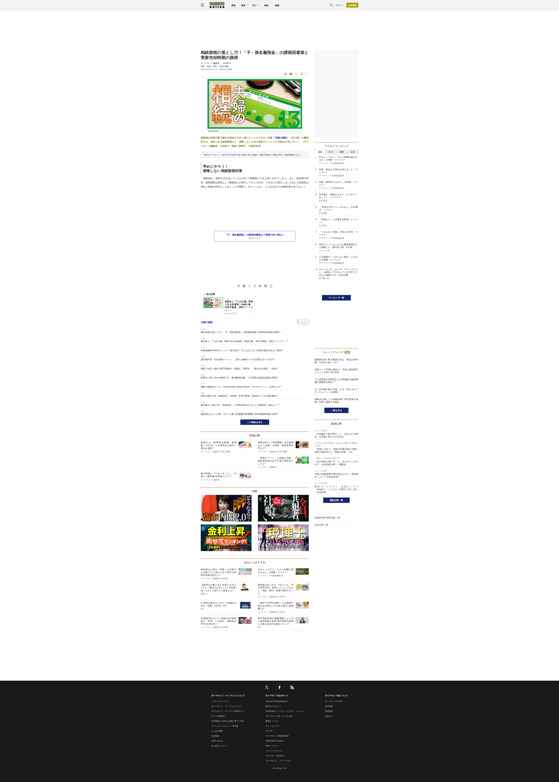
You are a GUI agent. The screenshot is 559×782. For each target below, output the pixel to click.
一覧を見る (336, 410)
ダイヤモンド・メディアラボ (278, 760)
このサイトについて (220, 701)
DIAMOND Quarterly (274, 740)
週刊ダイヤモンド (273, 706)
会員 (353, 151)
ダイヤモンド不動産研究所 (277, 735)
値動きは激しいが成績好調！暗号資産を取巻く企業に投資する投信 (336, 400)
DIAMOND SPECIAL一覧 (327, 517)
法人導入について (219, 745)
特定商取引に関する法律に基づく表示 (227, 721)
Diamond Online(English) (276, 701)
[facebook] (279, 688)
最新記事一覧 (336, 500)
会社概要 (329, 706)
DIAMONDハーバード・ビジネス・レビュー (285, 711)
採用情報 (329, 711)
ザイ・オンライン (273, 725)
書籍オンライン (272, 721)
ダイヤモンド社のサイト (277, 695)
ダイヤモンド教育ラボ (275, 755)
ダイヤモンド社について (336, 695)
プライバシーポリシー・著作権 (224, 725)
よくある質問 (217, 730)
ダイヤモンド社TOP (333, 701)
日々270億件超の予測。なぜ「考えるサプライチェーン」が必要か (336, 391)
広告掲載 (215, 735)
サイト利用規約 (218, 716)
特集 (266, 5)
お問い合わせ (217, 740)
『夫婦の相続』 (281, 137)
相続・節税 (212, 66)
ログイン (339, 5)
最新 (320, 151)
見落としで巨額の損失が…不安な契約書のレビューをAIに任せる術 (336, 371)
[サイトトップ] (217, 5)
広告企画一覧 (321, 524)
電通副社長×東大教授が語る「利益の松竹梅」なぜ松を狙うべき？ (336, 361)
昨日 (331, 151)
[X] (267, 688)
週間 (342, 151)
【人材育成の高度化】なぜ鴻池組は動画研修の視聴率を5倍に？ (336, 381)
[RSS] (292, 688)
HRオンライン (272, 745)
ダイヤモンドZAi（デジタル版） (280, 716)
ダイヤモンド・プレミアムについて (226, 706)
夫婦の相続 (224, 66)
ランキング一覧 (336, 297)
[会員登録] (352, 5)
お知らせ (329, 716)
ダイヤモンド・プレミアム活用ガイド (227, 711)
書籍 (277, 5)
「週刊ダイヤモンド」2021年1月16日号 (219, 154)
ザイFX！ (270, 730)
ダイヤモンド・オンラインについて (228, 695)
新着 (233, 5)
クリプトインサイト (274, 750)
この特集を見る (254, 422)
